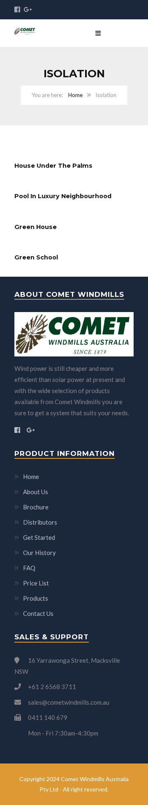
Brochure (36, 507)
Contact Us (38, 613)
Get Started (39, 537)
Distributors (40, 522)
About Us (35, 491)
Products (35, 598)
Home (75, 95)
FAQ (29, 567)
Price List (36, 583)
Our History (39, 552)
